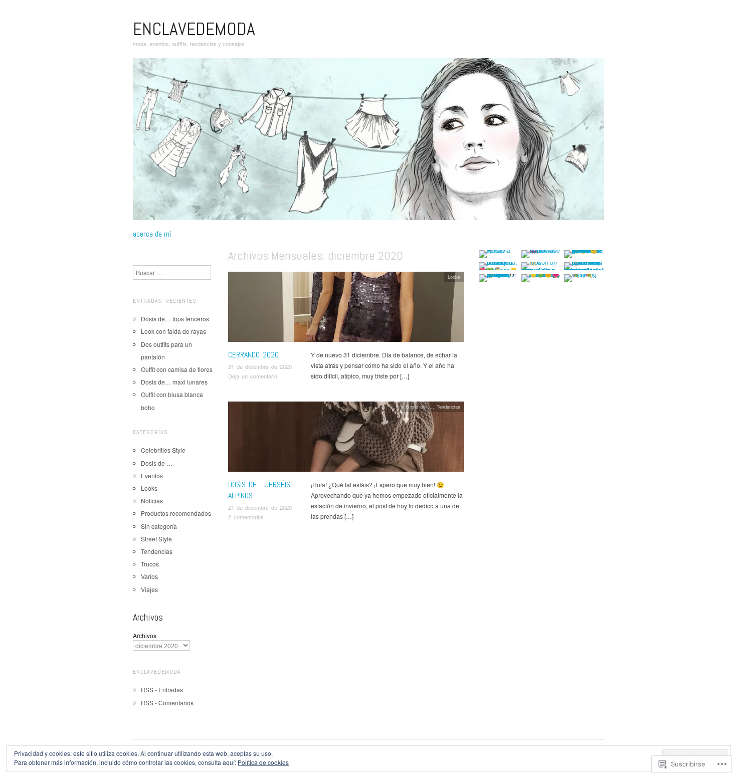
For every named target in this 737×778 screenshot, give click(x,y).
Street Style (156, 538)
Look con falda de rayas (173, 331)
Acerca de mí (152, 234)
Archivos (144, 635)
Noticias (152, 500)
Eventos (152, 475)
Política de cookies (263, 762)
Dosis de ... (419, 406)
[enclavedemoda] (368, 142)
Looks (454, 276)
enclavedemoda (194, 29)
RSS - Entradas (162, 689)
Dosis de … (156, 463)
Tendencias (448, 406)
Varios (149, 576)
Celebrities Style (163, 450)
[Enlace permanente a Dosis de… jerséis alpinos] (346, 439)
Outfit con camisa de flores (177, 369)
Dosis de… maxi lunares (174, 381)
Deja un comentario (252, 376)
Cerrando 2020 (253, 354)
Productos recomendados (176, 513)
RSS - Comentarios (167, 702)
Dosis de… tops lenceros (175, 318)
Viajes (149, 589)
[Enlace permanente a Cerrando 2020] (346, 309)
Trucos (150, 563)
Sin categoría (159, 526)
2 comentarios (246, 517)
